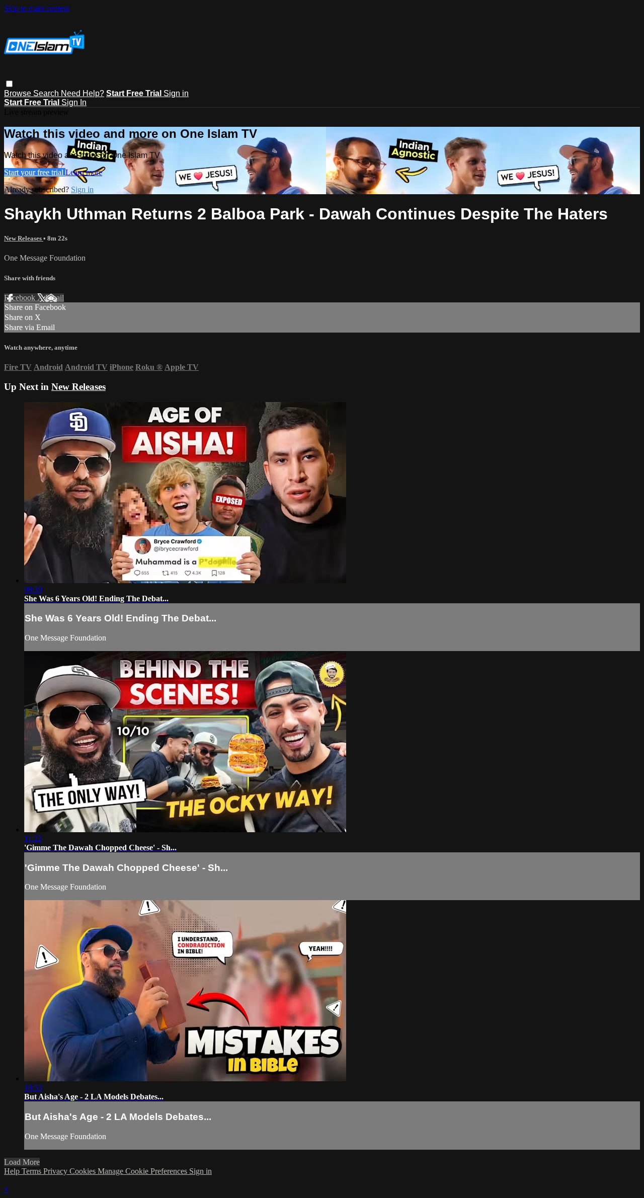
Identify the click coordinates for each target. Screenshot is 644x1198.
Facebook (20, 297)
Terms (32, 1171)
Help (13, 1171)
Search (47, 93)
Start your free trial (34, 172)
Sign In (74, 102)
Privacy (56, 1171)
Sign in (176, 93)
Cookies (83, 1171)
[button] (9, 84)
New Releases (23, 238)
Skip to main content (36, 8)
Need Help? (82, 93)
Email (54, 297)
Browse (18, 93)
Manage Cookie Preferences (143, 1171)
